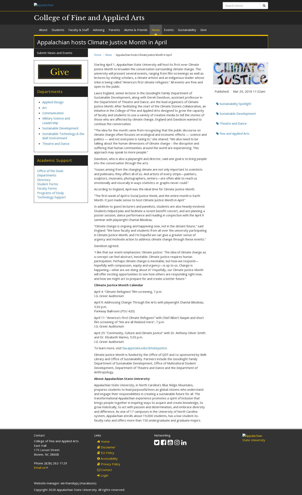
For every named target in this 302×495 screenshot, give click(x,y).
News (156, 30)
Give (203, 30)
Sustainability (187, 30)
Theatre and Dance (233, 123)
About (43, 30)
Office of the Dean (50, 171)
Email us (41, 467)
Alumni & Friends (136, 30)
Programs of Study (50, 193)
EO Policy (107, 453)
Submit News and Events (54, 53)
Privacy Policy (110, 464)
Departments (46, 175)
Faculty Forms (47, 188)
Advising (99, 30)
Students (58, 30)
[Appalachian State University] (91, 5)
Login (104, 475)
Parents (114, 30)
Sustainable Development (237, 113)
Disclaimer (107, 447)
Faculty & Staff (78, 30)
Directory (44, 180)
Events (169, 30)
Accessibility (109, 458)
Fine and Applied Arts (234, 133)
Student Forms (47, 184)
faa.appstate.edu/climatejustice (144, 348)
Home (97, 55)
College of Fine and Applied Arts (89, 18)
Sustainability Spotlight (235, 104)
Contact (106, 470)
